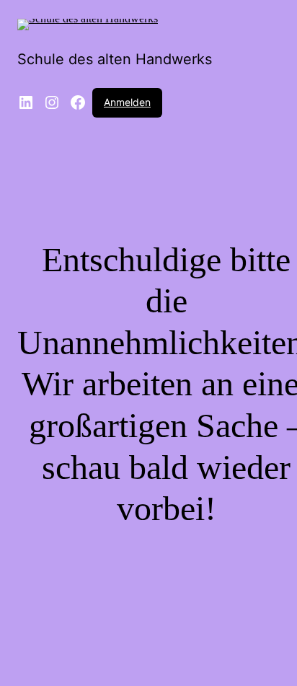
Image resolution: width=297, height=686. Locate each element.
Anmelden (127, 102)
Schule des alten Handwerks (114, 59)
